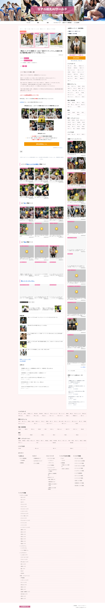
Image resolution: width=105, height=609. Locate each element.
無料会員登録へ (76, 57)
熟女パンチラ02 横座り (28, 60)
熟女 (26, 66)
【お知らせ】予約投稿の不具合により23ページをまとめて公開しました (35, 386)
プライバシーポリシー (82, 605)
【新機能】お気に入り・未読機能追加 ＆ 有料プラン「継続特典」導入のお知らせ (37, 368)
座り (23, 66)
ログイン (60, 147)
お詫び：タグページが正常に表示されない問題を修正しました (33, 377)
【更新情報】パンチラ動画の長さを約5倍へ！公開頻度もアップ (33, 372)
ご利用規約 (75, 605)
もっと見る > (83, 367)
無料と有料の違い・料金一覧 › (76, 60)
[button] (85, 370)
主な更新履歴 (23, 361)
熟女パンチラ (26, 58)
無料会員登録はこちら (41, 144)
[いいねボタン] (21, 151)
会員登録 (22, 102)
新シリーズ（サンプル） (28, 281)
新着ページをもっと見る (25, 359)
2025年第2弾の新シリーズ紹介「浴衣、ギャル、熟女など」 (32, 382)
